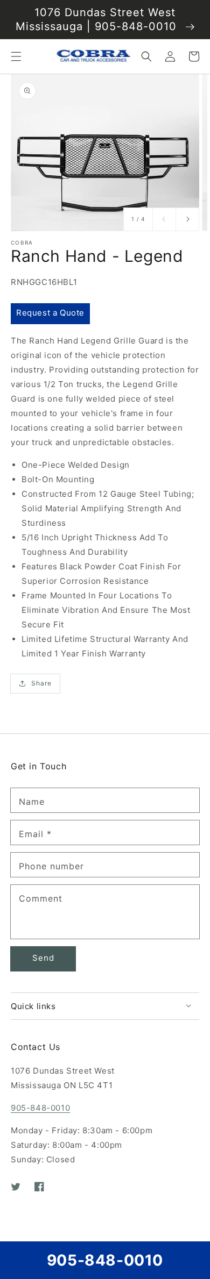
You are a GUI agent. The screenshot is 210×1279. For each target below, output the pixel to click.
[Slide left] (164, 219)
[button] (16, 56)
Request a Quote (50, 313)
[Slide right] (187, 219)
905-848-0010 (40, 1108)
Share (41, 683)
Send (43, 958)
